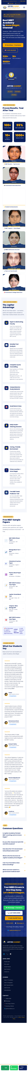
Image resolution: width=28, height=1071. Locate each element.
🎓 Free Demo (21, 1067)
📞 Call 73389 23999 (14, 913)
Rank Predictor (7, 969)
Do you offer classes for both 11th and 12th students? (14, 843)
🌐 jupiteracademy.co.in (9, 1008)
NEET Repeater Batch (8, 985)
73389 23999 (9, 923)
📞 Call (5, 1068)
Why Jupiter (6, 964)
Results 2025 (7, 961)
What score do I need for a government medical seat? (14, 870)
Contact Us (6, 971)
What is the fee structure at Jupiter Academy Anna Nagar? (14, 857)
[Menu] (24, 7)
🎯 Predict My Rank (10, 50)
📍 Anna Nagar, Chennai (9, 1003)
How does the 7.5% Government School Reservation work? (14, 850)
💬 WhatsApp (10, 3)
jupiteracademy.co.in (15, 930)
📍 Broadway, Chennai (9, 1006)
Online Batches (7, 990)
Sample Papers (7, 966)
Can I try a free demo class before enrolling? (14, 864)
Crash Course (7, 987)
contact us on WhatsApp (16, 631)
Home (19, 1017)
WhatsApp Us (20, 923)
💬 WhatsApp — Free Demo (14, 908)
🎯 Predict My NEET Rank (14, 918)
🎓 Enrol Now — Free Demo (13, 45)
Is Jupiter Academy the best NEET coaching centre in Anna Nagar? (14, 835)
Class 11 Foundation (8, 980)
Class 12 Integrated (8, 982)
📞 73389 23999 (22, 1)
